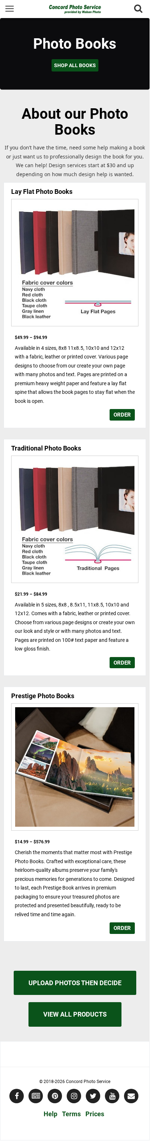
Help (50, 1114)
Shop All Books (75, 65)
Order (122, 415)
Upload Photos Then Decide (74, 983)
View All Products (75, 1014)
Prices (94, 1114)
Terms (71, 1114)
